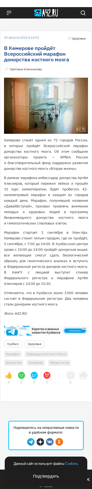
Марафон (13, 354)
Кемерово (36, 363)
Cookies (71, 464)
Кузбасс (13, 344)
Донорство (13, 363)
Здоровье (35, 344)
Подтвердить (46, 476)
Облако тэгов (59, 363)
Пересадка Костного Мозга (46, 354)
